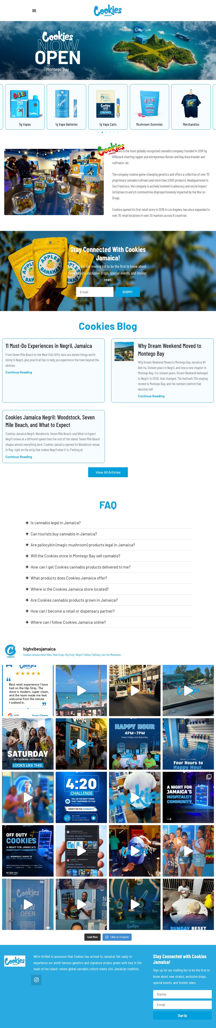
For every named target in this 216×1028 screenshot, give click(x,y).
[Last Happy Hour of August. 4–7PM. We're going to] (135, 744)
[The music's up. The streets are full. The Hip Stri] (188, 690)
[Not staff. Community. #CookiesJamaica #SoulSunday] (81, 690)
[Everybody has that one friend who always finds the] (135, 851)
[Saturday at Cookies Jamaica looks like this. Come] (28, 744)
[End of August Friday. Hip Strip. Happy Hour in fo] (188, 744)
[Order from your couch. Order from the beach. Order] (81, 851)
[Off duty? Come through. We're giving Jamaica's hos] (135, 797)
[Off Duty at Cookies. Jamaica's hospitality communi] (188, 797)
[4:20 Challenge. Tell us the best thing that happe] (81, 797)
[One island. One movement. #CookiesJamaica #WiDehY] (28, 904)
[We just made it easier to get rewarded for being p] (188, 851)
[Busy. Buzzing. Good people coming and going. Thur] (28, 797)
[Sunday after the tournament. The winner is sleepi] (188, 904)
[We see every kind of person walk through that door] (81, 744)
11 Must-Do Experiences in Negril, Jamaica (48, 345)
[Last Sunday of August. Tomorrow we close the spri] (135, 690)
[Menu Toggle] (34, 10)
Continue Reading (18, 372)
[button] (98, 132)
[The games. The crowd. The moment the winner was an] (135, 904)
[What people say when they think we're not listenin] (81, 904)
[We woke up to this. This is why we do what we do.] (28, 690)
